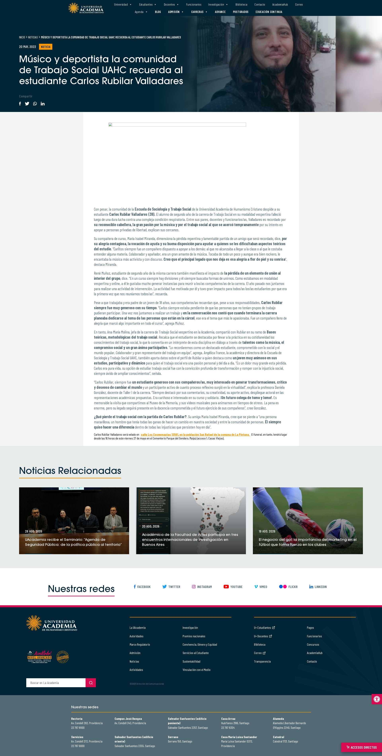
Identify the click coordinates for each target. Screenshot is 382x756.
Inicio (22, 37)
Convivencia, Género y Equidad (200, 644)
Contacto (259, 4)
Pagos (310, 627)
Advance (220, 12)
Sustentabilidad (191, 661)
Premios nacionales (194, 636)
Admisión (174, 12)
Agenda (139, 12)
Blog (158, 12)
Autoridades (136, 636)
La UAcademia (138, 627)
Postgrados (241, 12)
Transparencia (262, 661)
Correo (299, 4)
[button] (377, 699)
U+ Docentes (261, 636)
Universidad (121, 4)
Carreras (197, 12)
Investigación (216, 4)
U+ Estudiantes (262, 627)
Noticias (33, 37)
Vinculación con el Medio (196, 669)
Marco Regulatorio (140, 644)
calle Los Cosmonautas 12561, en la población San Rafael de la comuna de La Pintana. (195, 434)
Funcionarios (193, 4)
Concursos (313, 644)
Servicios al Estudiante (196, 653)
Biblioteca (242, 4)
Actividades (136, 669)
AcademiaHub (280, 4)
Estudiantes (146, 4)
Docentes (169, 4)
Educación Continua (269, 12)
